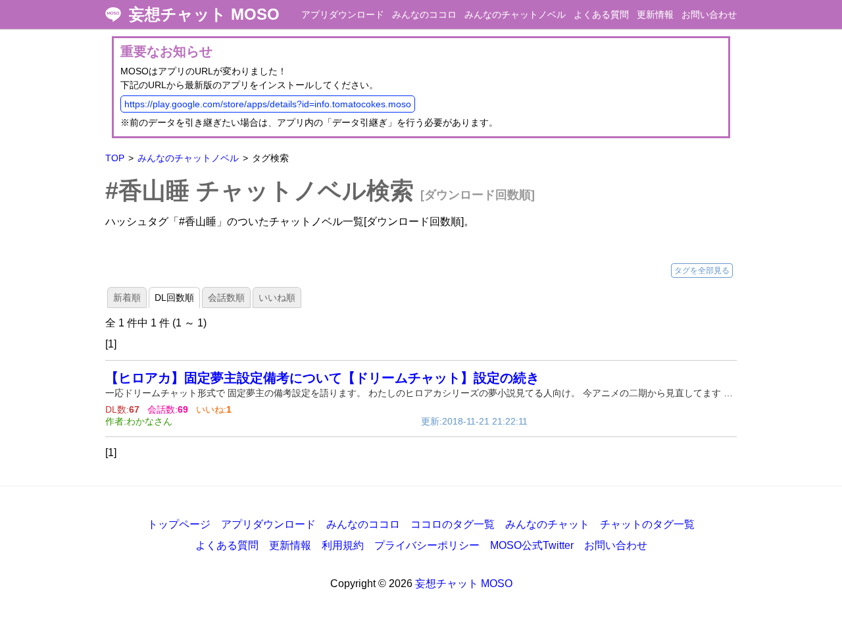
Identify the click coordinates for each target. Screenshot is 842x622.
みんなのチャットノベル (515, 14)
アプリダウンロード (342, 14)
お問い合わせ (709, 14)
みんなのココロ (424, 14)
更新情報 (655, 14)
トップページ (178, 524)
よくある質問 (601, 14)
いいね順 (277, 297)
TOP (114, 158)
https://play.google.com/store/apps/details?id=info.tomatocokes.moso (267, 104)
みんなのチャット (547, 524)
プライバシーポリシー (427, 545)
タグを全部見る (702, 270)
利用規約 (343, 545)
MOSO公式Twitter (532, 545)
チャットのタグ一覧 (647, 524)
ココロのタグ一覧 (452, 524)
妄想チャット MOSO (204, 14)
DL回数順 (174, 297)
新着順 (127, 297)
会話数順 (226, 297)
